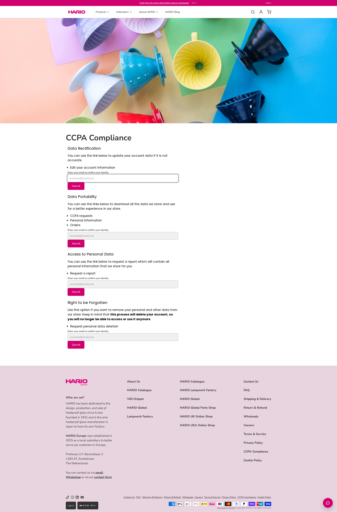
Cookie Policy (253, 460)
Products (101, 12)
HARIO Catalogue (139, 390)
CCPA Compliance (256, 452)
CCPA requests (81, 216)
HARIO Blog (172, 12)
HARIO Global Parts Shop (198, 408)
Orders (75, 225)
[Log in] (259, 12)
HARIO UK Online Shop (196, 416)
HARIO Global (137, 408)
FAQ (247, 390)
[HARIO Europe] (77, 12)
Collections (122, 12)
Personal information (86, 220)
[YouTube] (82, 497)
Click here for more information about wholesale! (164, 3)
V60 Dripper (135, 399)
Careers (249, 425)
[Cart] (267, 12)
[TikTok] (67, 497)
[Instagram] (72, 497)
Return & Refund (255, 408)
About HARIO (147, 12)
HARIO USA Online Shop (197, 425)
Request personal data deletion (94, 326)
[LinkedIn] (77, 497)
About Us (133, 382)
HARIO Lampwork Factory (198, 390)
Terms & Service (255, 434)
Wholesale (251, 416)
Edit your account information (92, 167)
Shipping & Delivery (257, 399)
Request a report (82, 273)
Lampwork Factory (140, 416)
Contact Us (251, 382)
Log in (268, 3)
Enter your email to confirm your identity (88, 172)
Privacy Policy (253, 443)
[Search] (251, 12)
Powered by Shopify (226, 508)
